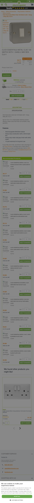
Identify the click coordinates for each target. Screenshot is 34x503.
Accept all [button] (17, 496)
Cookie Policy (29, 493)
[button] (17, 500)
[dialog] (17, 492)
